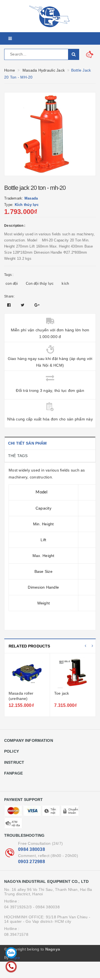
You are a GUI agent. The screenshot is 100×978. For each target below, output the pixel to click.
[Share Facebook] (9, 305)
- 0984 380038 (46, 907)
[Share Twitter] (23, 305)
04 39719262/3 (18, 907)
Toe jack (61, 693)
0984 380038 (31, 849)
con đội (12, 283)
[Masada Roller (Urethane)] (27, 672)
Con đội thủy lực (40, 283)
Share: (9, 296)
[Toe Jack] (72, 672)
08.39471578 (16, 934)
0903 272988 (31, 861)
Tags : (9, 275)
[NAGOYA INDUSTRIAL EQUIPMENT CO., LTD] (50, 16)
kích (65, 283)
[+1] (36, 305)
